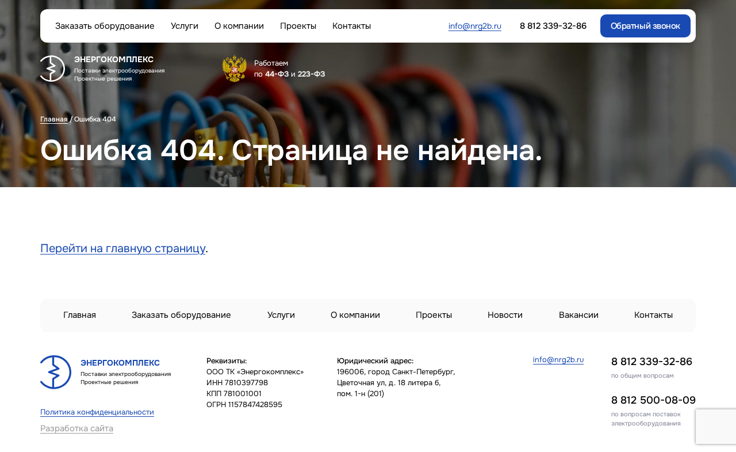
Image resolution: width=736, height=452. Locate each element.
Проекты (298, 26)
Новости (505, 315)
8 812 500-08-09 (653, 400)
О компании (239, 26)
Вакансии (579, 315)
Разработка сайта (76, 428)
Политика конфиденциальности (97, 412)
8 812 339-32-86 (651, 361)
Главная (54, 119)
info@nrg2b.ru (474, 26)
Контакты (351, 26)
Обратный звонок (645, 26)
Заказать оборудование (105, 26)
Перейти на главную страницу (122, 248)
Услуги (184, 26)
